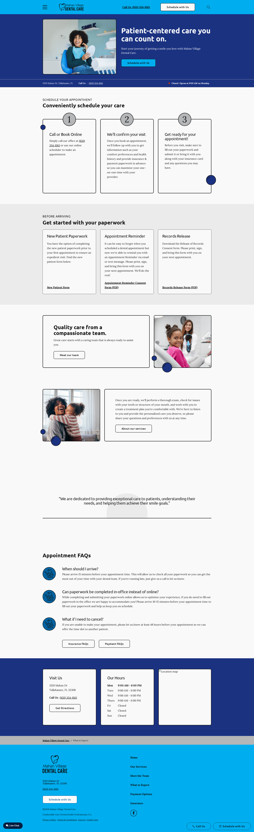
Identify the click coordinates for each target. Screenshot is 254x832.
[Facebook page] (133, 813)
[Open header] (45, 7)
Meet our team (69, 355)
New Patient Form (58, 287)
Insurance (136, 803)
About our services (134, 428)
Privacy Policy (49, 819)
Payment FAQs (114, 643)
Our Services (138, 766)
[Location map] (185, 697)
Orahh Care (92, 819)
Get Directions (65, 708)
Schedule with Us (178, 7)
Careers (82, 819)
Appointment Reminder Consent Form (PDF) (125, 285)
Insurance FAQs (78, 643)
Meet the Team (139, 775)
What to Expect (139, 785)
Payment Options (141, 794)
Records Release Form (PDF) (180, 287)
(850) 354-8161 (96, 83)
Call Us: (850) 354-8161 (136, 7)
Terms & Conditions (67, 819)
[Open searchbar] (208, 7)
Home (134, 757)
